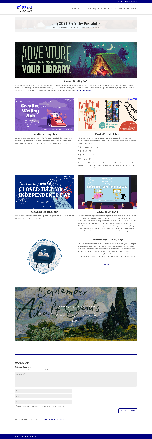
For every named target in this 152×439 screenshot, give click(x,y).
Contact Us (134, 1)
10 (82, 337)
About (74, 9)
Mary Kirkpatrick (61, 27)
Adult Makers (80, 311)
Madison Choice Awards (126, 9)
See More (107, 264)
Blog (87, 27)
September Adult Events (76, 306)
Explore (96, 9)
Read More (76, 321)
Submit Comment (127, 410)
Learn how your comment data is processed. (52, 419)
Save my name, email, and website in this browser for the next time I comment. (40, 406)
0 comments (95, 27)
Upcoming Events (91, 311)
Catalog (120, 1)
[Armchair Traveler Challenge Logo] (44, 256)
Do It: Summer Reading (83, 90)
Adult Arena (81, 27)
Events (107, 9)
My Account (127, 1)
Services (85, 9)
